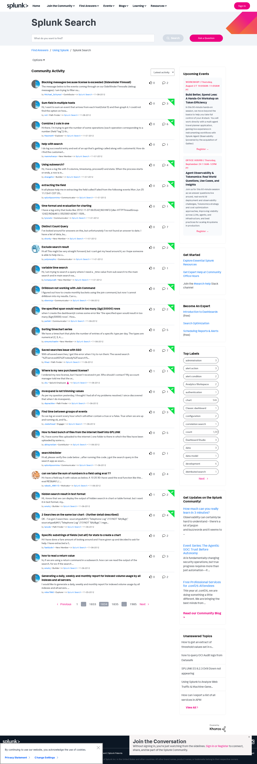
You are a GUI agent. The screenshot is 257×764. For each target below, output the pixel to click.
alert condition (194, 376)
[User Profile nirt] (35, 104)
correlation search (196, 423)
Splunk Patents (115, 753)
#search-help (202, 283)
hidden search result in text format (63, 494)
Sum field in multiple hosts (58, 102)
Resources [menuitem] (157, 6)
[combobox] (107, 38)
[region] (51, 753)
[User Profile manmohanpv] (35, 145)
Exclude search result (55, 247)
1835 (115, 604)
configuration (193, 415)
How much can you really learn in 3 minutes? (200, 510)
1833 (92, 604)
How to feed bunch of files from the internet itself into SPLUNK (81, 432)
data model (192, 455)
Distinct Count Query (55, 226)
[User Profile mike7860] (35, 578)
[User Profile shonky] (35, 228)
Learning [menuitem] (138, 6)
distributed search (196, 471)
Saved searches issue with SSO (61, 350)
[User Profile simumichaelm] (35, 330)
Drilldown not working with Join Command (68, 288)
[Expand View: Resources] (165, 5)
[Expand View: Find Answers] (98, 5)
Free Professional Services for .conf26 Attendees (202, 584)
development (193, 463)
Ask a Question (206, 38)
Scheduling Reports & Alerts (200, 331)
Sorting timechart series (57, 329)
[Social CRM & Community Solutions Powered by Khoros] (218, 728)
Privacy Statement (16, 757)
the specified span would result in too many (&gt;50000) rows (81, 308)
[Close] (98, 747)
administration (194, 360)
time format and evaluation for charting (66, 205)
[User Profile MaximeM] (35, 125)
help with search (52, 144)
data (188, 447)
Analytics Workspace (197, 384)
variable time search (55, 267)
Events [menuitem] (107, 6)
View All (191, 707)
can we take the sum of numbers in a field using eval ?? (76, 473)
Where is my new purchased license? (65, 370)
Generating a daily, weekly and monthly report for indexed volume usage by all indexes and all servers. (91, 578)
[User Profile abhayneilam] (35, 433)
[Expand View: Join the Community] (74, 5)
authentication (194, 392)
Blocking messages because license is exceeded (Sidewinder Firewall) (86, 82)
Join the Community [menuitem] (59, 6)
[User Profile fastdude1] (35, 536)
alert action (192, 368)
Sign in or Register (217, 746)
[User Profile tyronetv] (35, 207)
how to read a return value (58, 555)
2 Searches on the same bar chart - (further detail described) (80, 514)
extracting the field (54, 185)
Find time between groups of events (64, 411)
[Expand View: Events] (113, 5)
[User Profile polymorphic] (35, 248)
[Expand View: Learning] (145, 5)
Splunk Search (85, 94)
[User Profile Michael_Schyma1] (35, 83)
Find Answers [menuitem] (88, 6)
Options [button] (36, 60)
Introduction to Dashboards (200, 311)
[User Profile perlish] (35, 310)
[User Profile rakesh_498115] (35, 475)
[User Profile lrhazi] (35, 351)
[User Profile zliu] (35, 372)
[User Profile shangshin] (35, 166)
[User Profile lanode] (35, 516)
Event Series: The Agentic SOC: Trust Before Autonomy (201, 549)
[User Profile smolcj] (35, 495)
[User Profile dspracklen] (35, 392)
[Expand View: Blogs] (127, 5)
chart (189, 400)
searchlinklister (51, 452)
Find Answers (39, 50)
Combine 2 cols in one (55, 123)
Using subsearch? (53, 164)
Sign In (242, 5)
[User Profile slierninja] (35, 289)
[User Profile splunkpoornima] (35, 186)
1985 (133, 604)
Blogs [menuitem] (122, 6)
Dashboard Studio (196, 439)
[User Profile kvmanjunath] (35, 269)
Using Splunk (60, 50)
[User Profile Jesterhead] (35, 413)
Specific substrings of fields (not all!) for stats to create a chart (81, 535)
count (189, 431)
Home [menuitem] (36, 6)
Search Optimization (196, 323)
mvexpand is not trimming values (63, 391)
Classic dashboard (196, 408)
